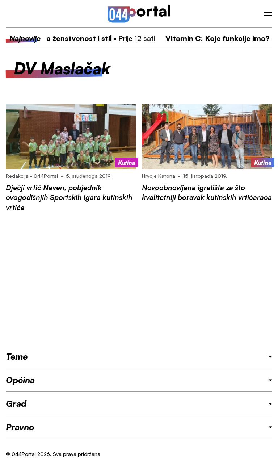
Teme (17, 356)
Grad (16, 403)
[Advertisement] (139, 281)
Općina (20, 379)
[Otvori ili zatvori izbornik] (268, 13)
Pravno (20, 427)
